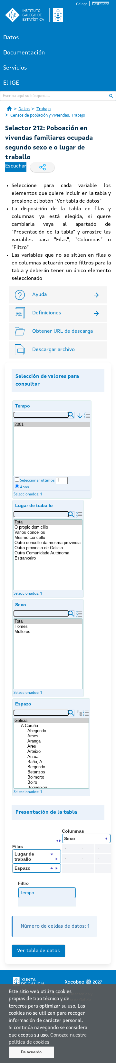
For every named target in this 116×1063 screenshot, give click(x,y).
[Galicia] (51, 720)
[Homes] (48, 626)
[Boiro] (58, 782)
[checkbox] (17, 479)
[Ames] (58, 736)
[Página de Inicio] (9, 108)
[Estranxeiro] (48, 558)
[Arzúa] (58, 756)
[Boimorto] (58, 777)
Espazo (23, 703)
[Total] (48, 522)
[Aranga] (58, 741)
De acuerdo (31, 1052)
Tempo (22, 405)
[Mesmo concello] (48, 537)
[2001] (52, 424)
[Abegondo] (58, 730)
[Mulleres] (48, 631)
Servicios (15, 68)
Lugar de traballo (34, 505)
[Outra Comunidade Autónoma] (48, 553)
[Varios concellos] (48, 532)
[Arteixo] (58, 751)
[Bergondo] (58, 767)
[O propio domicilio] (48, 527)
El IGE (11, 83)
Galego (81, 4)
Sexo (20, 604)
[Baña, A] (58, 761)
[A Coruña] (54, 725)
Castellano (100, 4)
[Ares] (58, 746)
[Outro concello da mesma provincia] (48, 542)
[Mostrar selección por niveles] (79, 713)
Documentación (24, 53)
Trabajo (43, 109)
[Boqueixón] (58, 787)
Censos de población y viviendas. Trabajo (47, 115)
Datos (11, 38)
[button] (71, 415)
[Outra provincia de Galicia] (48, 548)
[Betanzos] (58, 772)
